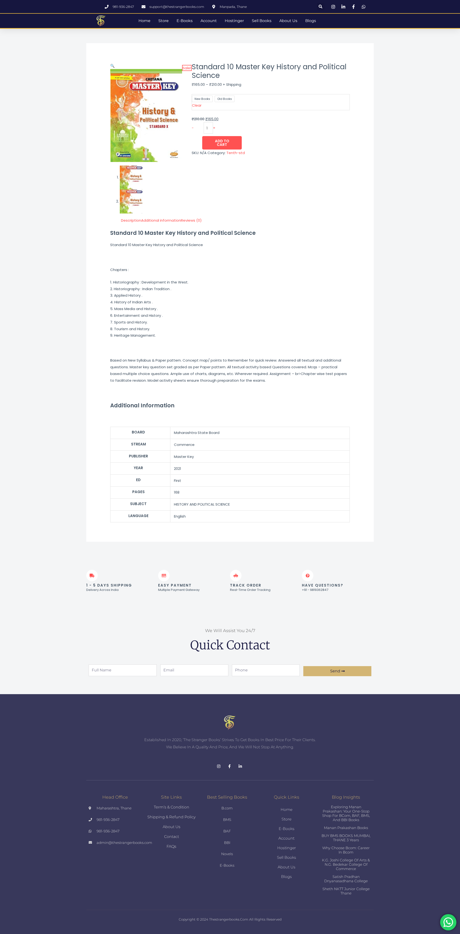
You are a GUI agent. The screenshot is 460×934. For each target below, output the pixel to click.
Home (144, 20)
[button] (320, 6)
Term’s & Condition (171, 807)
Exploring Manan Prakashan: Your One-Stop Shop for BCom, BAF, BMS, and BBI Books (346, 813)
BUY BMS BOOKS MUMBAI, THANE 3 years (346, 837)
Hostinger (234, 20)
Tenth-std (235, 152)
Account (209, 20)
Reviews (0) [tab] (191, 220)
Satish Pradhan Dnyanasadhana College (346, 878)
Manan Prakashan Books (346, 827)
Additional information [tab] (161, 220)
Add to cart (222, 142)
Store (163, 20)
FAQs (171, 846)
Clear (196, 105)
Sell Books (261, 20)
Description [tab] (131, 220)
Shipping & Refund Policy (171, 817)
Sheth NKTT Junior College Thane (346, 891)
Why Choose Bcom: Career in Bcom (346, 850)
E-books (185, 20)
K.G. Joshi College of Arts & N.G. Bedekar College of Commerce (346, 864)
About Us (288, 20)
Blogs (310, 20)
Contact (171, 836)
